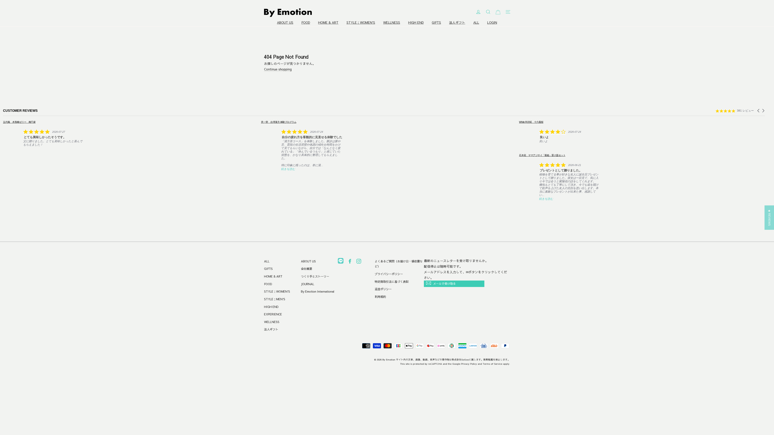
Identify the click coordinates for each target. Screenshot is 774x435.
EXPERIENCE (273, 314)
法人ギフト (457, 22)
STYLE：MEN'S (274, 299)
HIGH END (416, 22)
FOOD (305, 22)
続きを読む (219, 169)
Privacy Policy (469, 363)
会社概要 (306, 269)
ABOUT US (285, 22)
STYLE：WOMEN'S (360, 22)
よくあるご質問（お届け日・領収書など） (399, 263)
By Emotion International (317, 291)
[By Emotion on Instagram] (358, 262)
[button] (758, 110)
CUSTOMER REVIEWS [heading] (20, 110)
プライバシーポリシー (389, 274)
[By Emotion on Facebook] (349, 262)
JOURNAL (307, 284)
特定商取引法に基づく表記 (392, 282)
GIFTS (436, 22)
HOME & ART (328, 22)
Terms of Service (492, 363)
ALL (476, 22)
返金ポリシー (383, 289)
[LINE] (340, 261)
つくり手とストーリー (315, 276)
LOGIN (492, 22)
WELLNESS (391, 22)
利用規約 (380, 297)
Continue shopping (278, 69)
